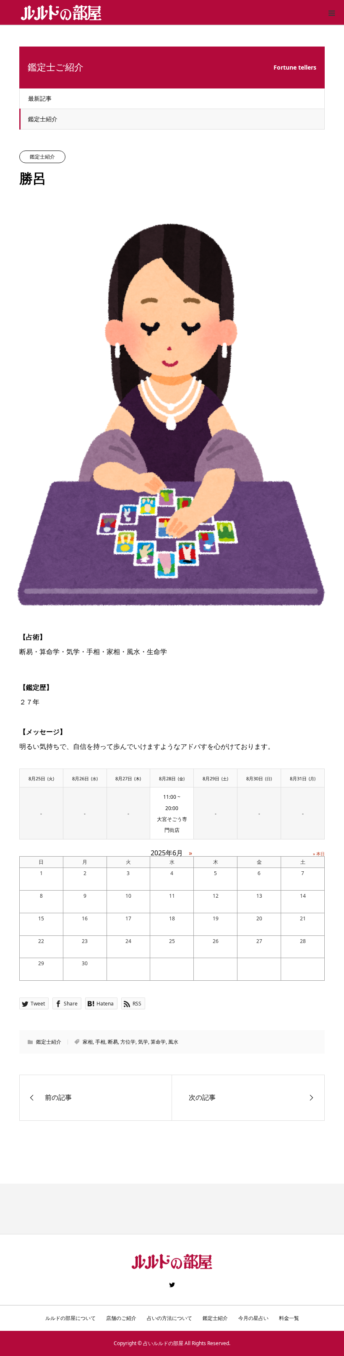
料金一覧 (289, 1318)
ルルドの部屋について (70, 1318)
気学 (143, 1041)
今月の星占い (253, 1318)
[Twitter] (172, 1285)
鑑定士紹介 (42, 119)
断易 (113, 1041)
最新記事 (40, 98)
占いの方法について (169, 1318)
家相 (88, 1041)
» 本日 (319, 854)
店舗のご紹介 (121, 1318)
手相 (100, 1041)
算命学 (158, 1041)
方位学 (128, 1041)
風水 (173, 1041)
